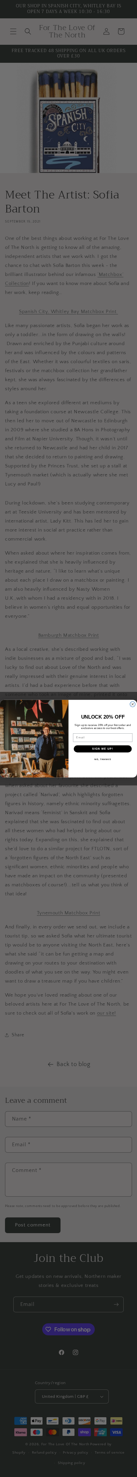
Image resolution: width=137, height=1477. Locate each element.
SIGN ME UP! (102, 748)
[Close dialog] (132, 704)
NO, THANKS (102, 759)
